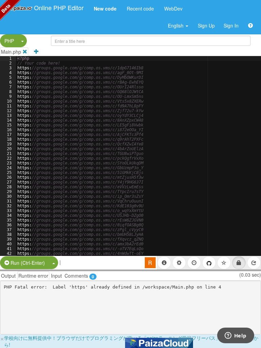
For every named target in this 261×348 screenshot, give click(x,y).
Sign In (231, 25)
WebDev (173, 8)
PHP (9, 40)
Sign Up (206, 25)
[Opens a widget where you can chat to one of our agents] (235, 336)
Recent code (140, 8)
